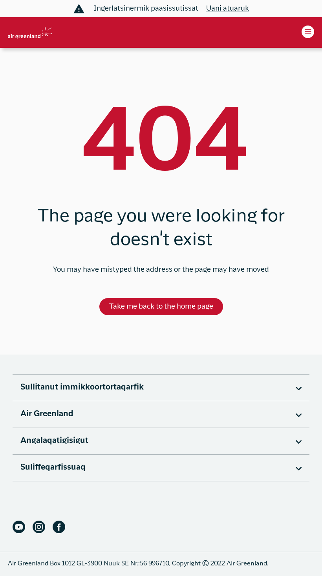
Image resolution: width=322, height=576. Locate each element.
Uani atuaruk (227, 8)
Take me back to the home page (161, 307)
